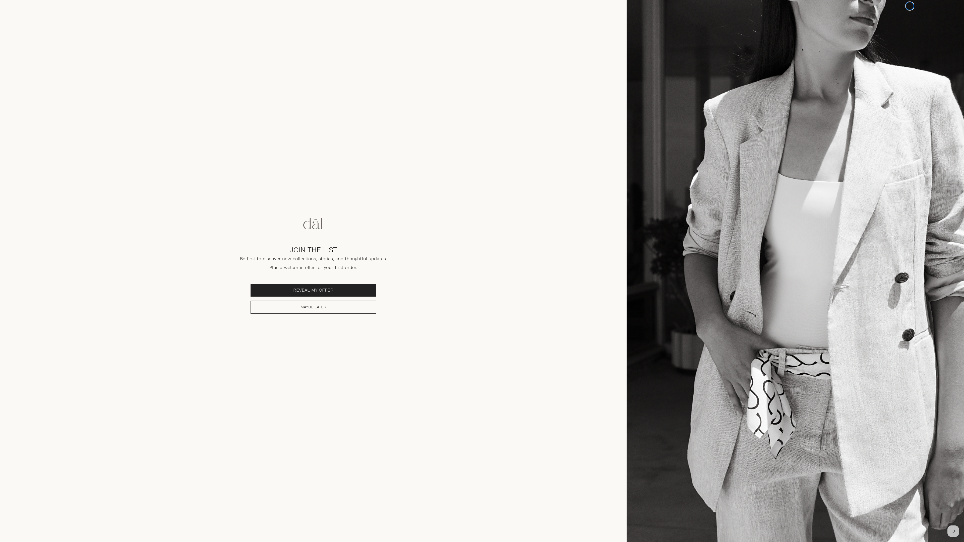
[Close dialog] (910, 6)
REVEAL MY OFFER (313, 290)
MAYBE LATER (313, 307)
